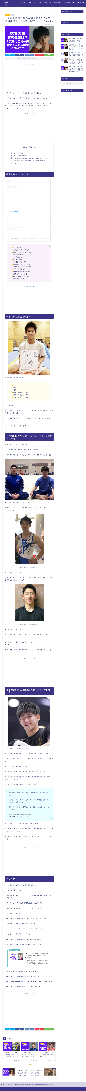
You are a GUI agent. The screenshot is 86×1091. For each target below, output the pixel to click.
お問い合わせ (66, 2)
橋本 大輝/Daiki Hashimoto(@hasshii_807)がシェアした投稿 (28, 238)
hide (34, 147)
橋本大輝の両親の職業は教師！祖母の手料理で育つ (29, 160)
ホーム (24, 2)
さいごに (16, 163)
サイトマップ (32, 2)
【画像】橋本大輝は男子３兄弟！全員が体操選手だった (31, 158)
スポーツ (8, 14)
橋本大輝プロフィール (20, 153)
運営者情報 (57, 2)
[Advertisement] (29, 77)
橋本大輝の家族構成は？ (21, 155)
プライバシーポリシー (45, 2)
